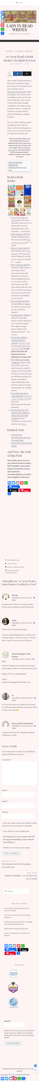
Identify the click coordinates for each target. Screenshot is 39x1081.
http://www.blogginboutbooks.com (16, 682)
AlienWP (19, 1071)
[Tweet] (26, 73)
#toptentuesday (11, 573)
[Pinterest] (2, 25)
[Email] (2, 21)
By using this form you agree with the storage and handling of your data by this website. (19, 839)
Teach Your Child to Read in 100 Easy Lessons (19, 340)
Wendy (15, 595)
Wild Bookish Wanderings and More (16, 929)
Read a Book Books (15, 162)
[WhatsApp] (2, 29)
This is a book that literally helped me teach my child (20, 346)
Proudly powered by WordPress (13, 1069)
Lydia (14, 620)
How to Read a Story (19, 248)
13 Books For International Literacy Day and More (21, 437)
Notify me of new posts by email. (17, 848)
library (23, 424)
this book (26, 254)
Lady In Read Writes (19, 27)
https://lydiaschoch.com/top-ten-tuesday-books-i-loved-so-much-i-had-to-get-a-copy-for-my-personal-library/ (19, 637)
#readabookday (13, 570)
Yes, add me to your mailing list (16, 831)
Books (10, 51)
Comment (7, 760)
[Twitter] (2, 17)
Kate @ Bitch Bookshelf (22, 723)
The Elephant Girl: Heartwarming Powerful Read (16, 864)
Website (5, 812)
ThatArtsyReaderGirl (16, 92)
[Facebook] (2, 13)
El (13, 695)
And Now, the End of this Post (17, 169)
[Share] (17, 73)
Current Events (23, 51)
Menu (20, 2)
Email (5, 801)
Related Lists (13, 165)
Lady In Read (12, 563)
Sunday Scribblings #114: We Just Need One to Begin (21, 876)
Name (5, 790)
